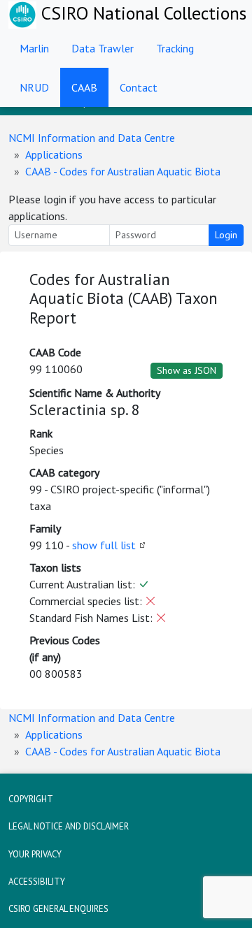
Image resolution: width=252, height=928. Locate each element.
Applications (54, 154)
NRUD (34, 87)
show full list (104, 545)
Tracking (175, 48)
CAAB (84, 87)
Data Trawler (102, 48)
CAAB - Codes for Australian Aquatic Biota (122, 171)
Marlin (34, 48)
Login (226, 235)
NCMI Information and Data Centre (91, 138)
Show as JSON (186, 370)
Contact (139, 87)
